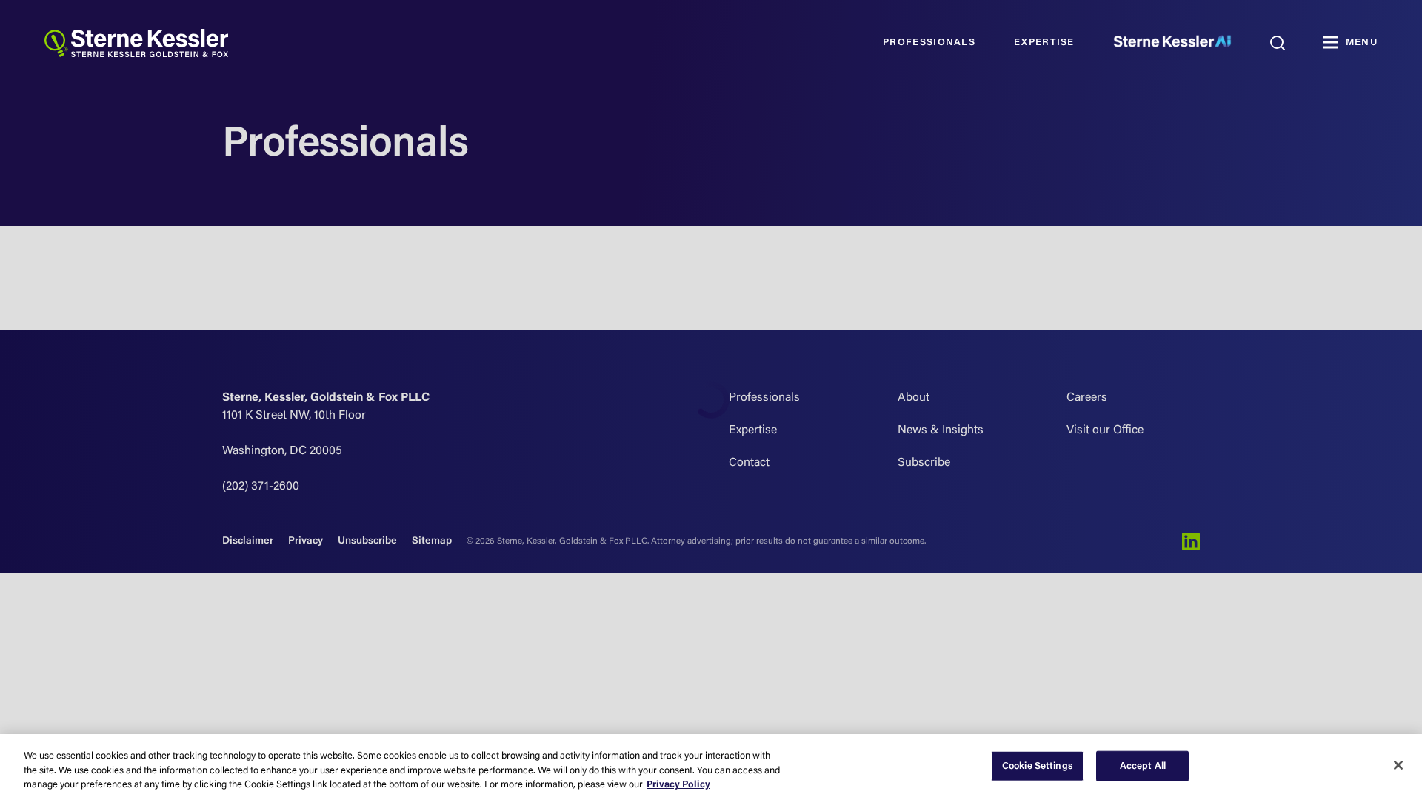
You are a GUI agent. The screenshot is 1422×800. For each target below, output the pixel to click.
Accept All (1143, 765)
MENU (1362, 42)
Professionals (929, 42)
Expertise (1044, 42)
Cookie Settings (1037, 765)
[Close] (1398, 765)
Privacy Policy (678, 785)
